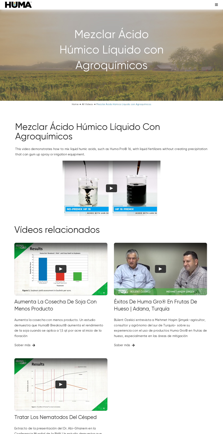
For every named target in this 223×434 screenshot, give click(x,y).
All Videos (87, 104)
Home (75, 104)
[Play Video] (111, 188)
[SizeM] (18, 3)
